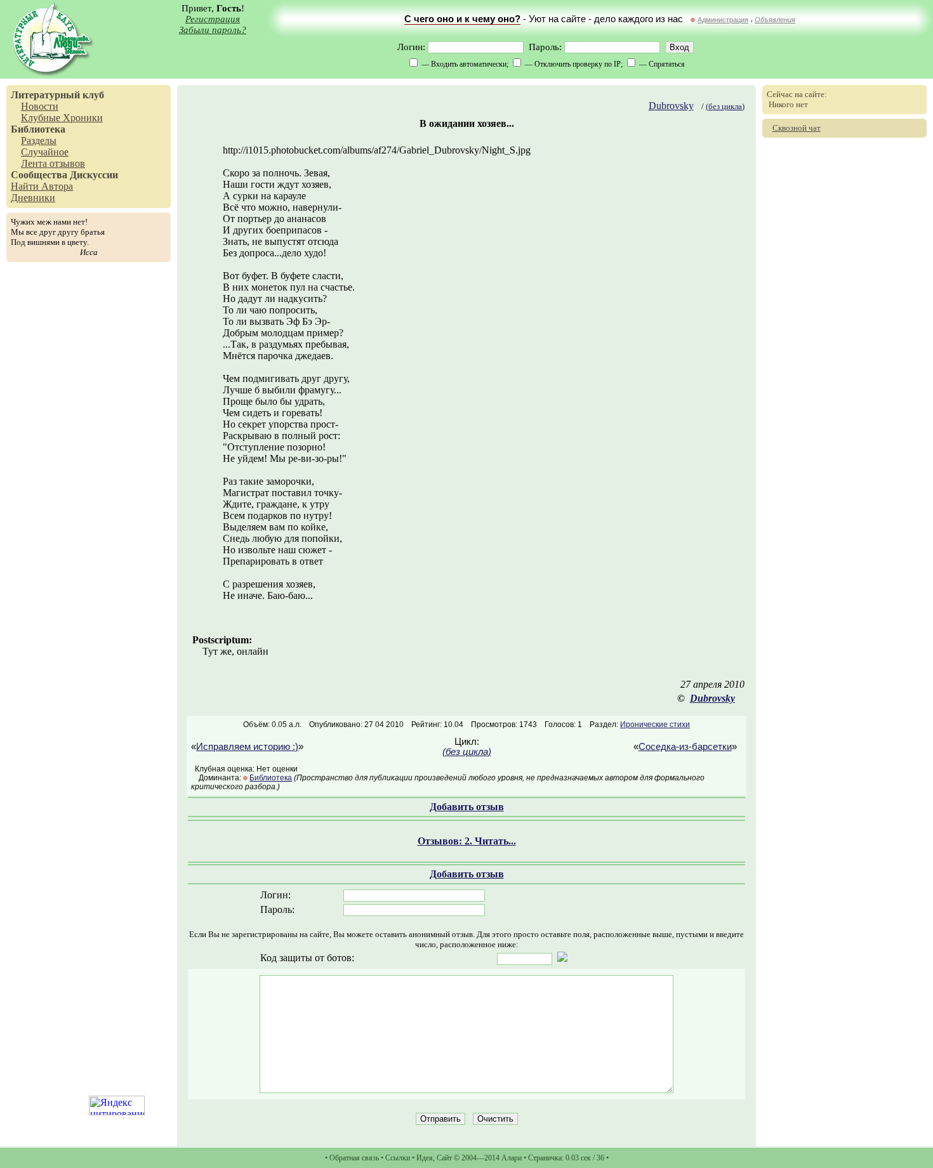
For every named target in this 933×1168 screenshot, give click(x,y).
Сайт (444, 1157)
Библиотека (38, 129)
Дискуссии (94, 174)
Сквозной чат (796, 128)
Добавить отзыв (467, 806)
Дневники (33, 197)
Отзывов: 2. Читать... (467, 841)
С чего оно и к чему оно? (462, 19)
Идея (424, 1157)
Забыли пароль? (212, 30)
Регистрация (212, 19)
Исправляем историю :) (247, 747)
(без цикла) (725, 106)
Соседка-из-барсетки (685, 747)
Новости (39, 106)
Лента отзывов (53, 163)
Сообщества (39, 174)
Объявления (775, 19)
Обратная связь (354, 1157)
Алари (511, 1157)
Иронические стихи (655, 724)
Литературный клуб (57, 94)
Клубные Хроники (62, 117)
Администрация (723, 19)
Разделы (38, 140)
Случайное (45, 152)
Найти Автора (42, 186)
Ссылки (397, 1157)
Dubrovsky (671, 105)
